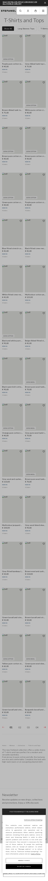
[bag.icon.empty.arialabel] (35, 11)
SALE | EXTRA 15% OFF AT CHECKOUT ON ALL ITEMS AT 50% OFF (20, 3)
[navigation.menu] (43, 11)
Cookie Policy (35, 854)
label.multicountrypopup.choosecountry (24, 874)
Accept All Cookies (24, 866)
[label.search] (20, 11)
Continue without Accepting (33, 820)
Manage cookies (24, 860)
